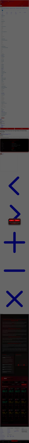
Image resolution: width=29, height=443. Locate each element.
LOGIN (12, 220)
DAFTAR (17, 220)
